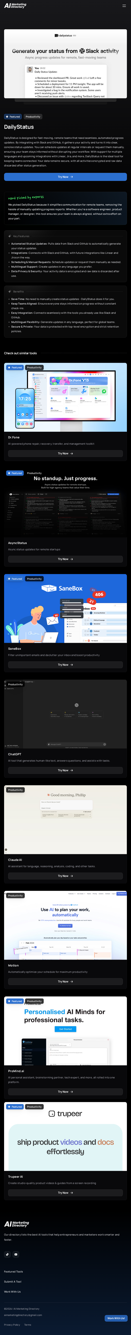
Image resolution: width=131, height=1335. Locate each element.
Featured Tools (13, 1271)
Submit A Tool (12, 1281)
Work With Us (12, 1291)
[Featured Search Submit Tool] (65, 6)
